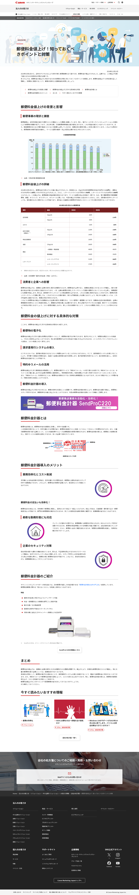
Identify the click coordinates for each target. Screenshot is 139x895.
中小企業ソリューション (24, 14)
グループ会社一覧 (76, 861)
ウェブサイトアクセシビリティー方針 (79, 892)
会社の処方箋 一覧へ (69, 738)
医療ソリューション (19, 822)
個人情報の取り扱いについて (57, 892)
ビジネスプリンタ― (48, 819)
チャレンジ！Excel (61, 18)
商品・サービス (82, 8)
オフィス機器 (46, 830)
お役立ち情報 (76, 14)
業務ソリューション (19, 842)
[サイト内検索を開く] (119, 2)
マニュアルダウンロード (49, 859)
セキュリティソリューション (21, 834)
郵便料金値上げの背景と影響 (38, 89)
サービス (15, 859)
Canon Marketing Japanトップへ (69, 880)
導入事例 (92, 8)
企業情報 (110, 2)
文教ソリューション (19, 826)
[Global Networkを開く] (122, 2)
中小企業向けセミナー (65, 14)
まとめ (55, 93)
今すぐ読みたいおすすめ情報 (72, 93)
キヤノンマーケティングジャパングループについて (83, 855)
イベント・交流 (17, 868)
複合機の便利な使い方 (48, 18)
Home (15, 793)
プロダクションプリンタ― (50, 822)
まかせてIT (54, 14)
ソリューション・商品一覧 (36, 14)
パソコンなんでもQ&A (74, 18)
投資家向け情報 (76, 870)
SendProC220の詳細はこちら (69, 650)
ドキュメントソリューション (21, 838)
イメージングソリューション (21, 830)
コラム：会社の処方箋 (63, 727)
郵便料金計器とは (91, 89)
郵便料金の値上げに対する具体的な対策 (66, 89)
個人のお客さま (19, 849)
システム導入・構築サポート (89, 14)
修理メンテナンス (47, 868)
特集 (14, 864)
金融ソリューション (19, 819)
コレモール (112, 14)
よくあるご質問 (46, 854)
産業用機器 (45, 838)
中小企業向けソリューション (21, 815)
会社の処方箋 (20, 18)
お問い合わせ (17, 892)
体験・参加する (103, 14)
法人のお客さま (22, 8)
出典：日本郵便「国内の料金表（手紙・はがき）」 (41, 276)
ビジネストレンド (102, 8)
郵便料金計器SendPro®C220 (89, 585)
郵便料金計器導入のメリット (38, 93)
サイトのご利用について (40, 892)
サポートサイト (48, 849)
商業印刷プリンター (48, 826)
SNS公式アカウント (113, 849)
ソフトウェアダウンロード (50, 864)
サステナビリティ (76, 866)
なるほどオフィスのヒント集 (33, 18)
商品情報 (15, 854)
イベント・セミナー (117, 8)
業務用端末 (45, 834)
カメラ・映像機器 (47, 815)
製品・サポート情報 (98, 2)
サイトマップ (27, 892)
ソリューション (70, 8)
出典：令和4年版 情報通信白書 (34, 178)
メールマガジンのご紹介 (88, 18)
